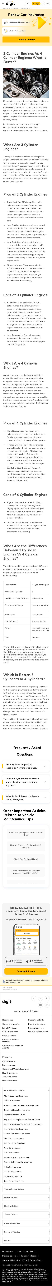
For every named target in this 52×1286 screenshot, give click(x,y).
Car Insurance (8, 1061)
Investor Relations (29, 1256)
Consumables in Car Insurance (17, 1110)
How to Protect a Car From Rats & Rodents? (25, 846)
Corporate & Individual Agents (12, 1046)
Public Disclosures (36, 1028)
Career (35, 1011)
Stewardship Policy (11, 1260)
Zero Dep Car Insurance (14, 1138)
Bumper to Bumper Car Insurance (18, 1162)
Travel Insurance (9, 1077)
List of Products (9, 1028)
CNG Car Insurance (12, 1100)
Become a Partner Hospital (10, 1040)
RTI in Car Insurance (12, 1167)
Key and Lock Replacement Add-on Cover (22, 1119)
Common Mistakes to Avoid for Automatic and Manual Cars (26, 871)
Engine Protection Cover (14, 1115)
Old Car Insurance (11, 1153)
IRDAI (24, 1260)
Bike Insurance (8, 1065)
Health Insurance (10, 1073)
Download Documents (38, 1032)
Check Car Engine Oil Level (26, 859)
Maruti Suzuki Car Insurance (16, 1096)
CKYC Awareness (10, 1032)
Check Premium (26, 39)
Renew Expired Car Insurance (16, 1157)
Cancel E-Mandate (10, 1024)
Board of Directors (36, 1024)
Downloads (7, 1251)
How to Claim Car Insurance (16, 1129)
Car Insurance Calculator (14, 1143)
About (17, 1011)
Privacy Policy (36, 1260)
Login (37, 3)
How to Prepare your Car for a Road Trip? (26, 833)
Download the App (26, 971)
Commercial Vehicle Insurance (15, 1069)
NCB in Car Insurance (13, 1176)
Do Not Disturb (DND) (25, 1251)
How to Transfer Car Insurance (17, 1134)
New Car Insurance (12, 1148)
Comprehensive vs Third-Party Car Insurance (23, 1124)
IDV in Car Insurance (12, 1172)
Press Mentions (9, 1036)
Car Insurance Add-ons (14, 1181)
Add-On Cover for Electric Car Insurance (21, 1105)
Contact (25, 1011)
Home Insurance (9, 1081)
